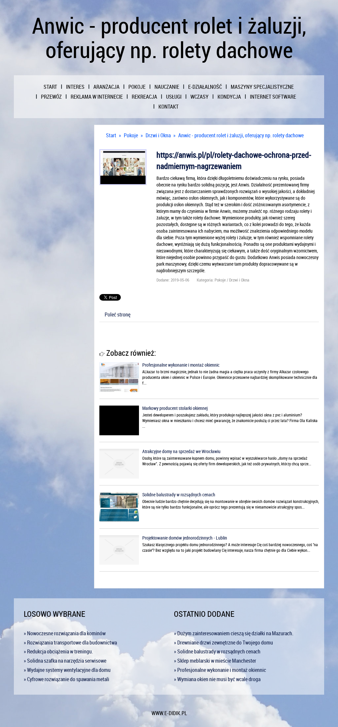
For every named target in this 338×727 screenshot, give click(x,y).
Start (111, 135)
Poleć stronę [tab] (117, 314)
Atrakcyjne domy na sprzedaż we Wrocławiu (181, 451)
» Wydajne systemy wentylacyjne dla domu (67, 670)
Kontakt (168, 106)
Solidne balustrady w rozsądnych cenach (178, 494)
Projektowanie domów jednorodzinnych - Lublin (184, 538)
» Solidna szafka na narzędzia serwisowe (65, 660)
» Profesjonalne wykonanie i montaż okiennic (220, 670)
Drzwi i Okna (158, 135)
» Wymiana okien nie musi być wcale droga (217, 679)
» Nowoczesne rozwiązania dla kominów (65, 633)
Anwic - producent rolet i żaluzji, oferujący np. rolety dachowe (241, 135)
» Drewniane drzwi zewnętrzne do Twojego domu (223, 642)
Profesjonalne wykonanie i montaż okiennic (181, 365)
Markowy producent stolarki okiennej (175, 408)
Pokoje (131, 135)
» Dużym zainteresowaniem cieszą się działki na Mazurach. (233, 633)
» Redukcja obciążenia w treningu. (58, 651)
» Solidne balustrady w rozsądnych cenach (217, 651)
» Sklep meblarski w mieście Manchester (215, 660)
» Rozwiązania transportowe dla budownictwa (70, 642)
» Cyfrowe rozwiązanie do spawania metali (66, 679)
